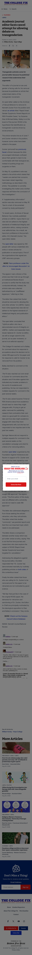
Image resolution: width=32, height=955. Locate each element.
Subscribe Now (16, 484)
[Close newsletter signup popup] (26, 467)
